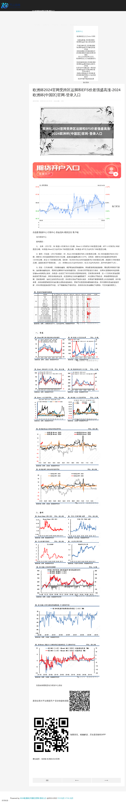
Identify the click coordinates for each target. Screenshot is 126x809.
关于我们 (37, 25)
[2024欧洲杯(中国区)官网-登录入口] (11, 5)
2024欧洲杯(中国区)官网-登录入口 (43, 11)
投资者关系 (73, 25)
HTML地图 (69, 798)
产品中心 (55, 25)
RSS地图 (61, 798)
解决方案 (64, 25)
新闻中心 (46, 25)
